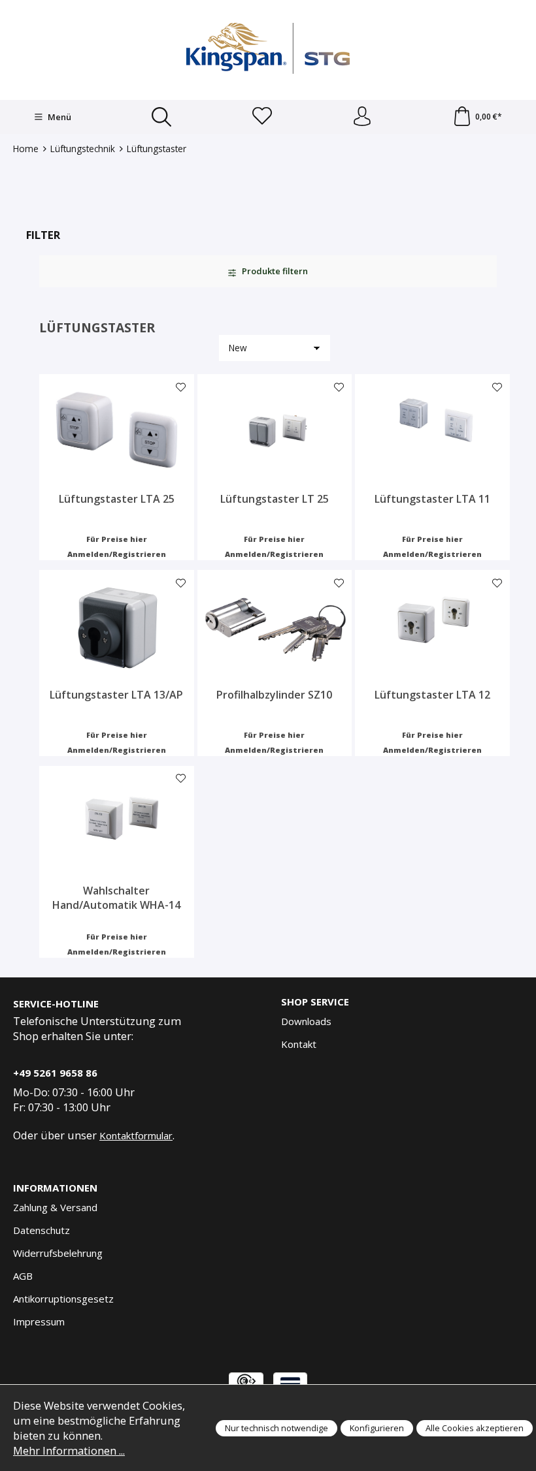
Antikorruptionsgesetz (63, 1298)
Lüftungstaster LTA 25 (117, 499)
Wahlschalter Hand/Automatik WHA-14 (116, 897)
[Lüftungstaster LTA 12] (432, 629)
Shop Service (315, 1002)
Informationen (55, 1188)
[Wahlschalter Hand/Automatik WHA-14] (116, 824)
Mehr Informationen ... (69, 1450)
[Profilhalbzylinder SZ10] (274, 629)
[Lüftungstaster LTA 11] (432, 433)
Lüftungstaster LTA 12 (432, 695)
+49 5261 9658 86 (55, 1072)
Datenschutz (41, 1230)
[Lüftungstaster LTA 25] (116, 433)
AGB (23, 1275)
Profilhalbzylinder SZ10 (274, 695)
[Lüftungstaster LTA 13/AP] (116, 629)
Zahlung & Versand (55, 1207)
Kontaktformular (136, 1135)
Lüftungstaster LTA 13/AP (116, 695)
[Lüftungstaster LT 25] (274, 433)
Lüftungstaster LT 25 (274, 499)
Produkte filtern (274, 271)
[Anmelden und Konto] (362, 116)
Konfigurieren (377, 1428)
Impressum (39, 1321)
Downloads (306, 1021)
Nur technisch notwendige (276, 1428)
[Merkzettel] (262, 116)
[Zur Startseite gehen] (268, 48)
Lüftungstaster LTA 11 (432, 499)
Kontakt (298, 1044)
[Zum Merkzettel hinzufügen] (181, 387)
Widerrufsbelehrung (58, 1252)
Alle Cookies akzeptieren (475, 1428)
